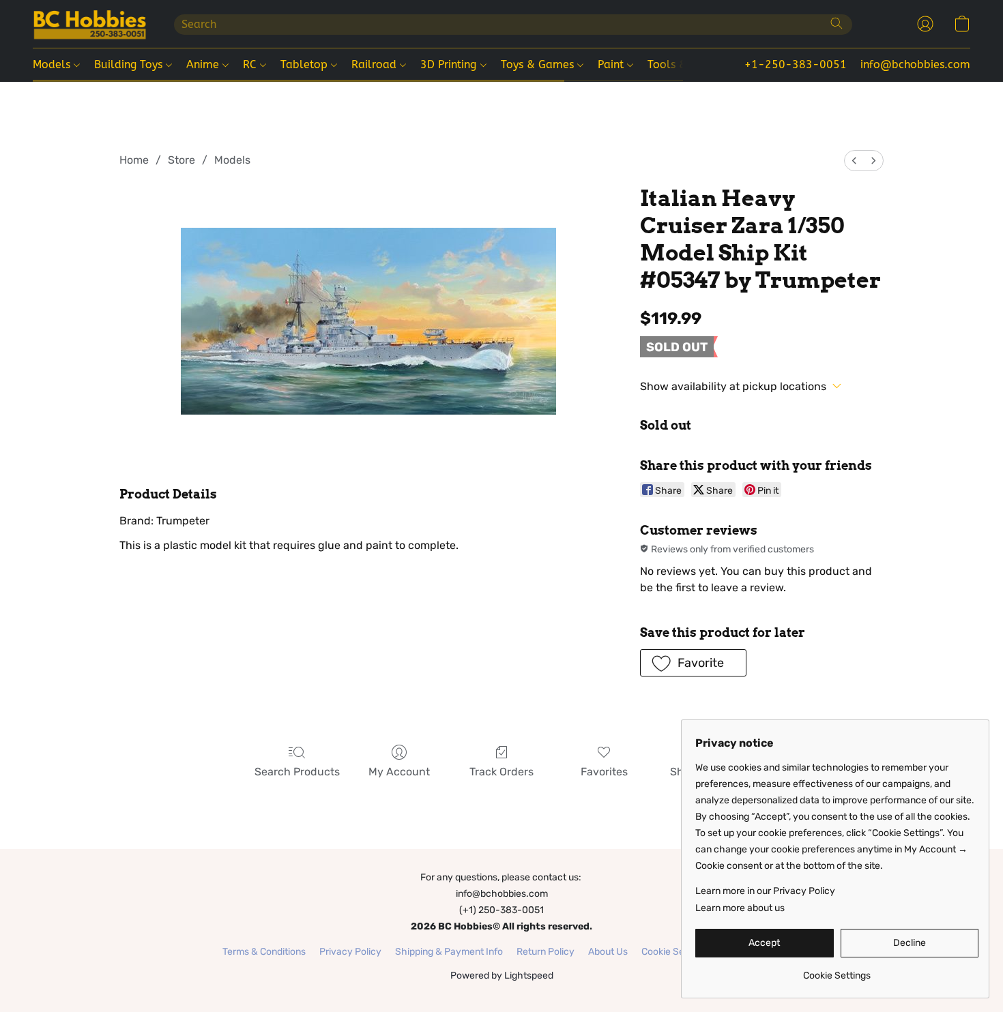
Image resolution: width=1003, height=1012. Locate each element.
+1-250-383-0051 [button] (795, 64)
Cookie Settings (675, 951)
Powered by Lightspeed (501, 975)
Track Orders (501, 771)
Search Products (297, 771)
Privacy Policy (350, 951)
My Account (399, 771)
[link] (836, 970)
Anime (204, 64)
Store (181, 159)
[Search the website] (836, 23)
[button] (90, 24)
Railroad (375, 64)
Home (134, 159)
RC (251, 64)
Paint (612, 64)
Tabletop (305, 64)
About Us (608, 951)
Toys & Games (539, 64)
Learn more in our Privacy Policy (765, 891)
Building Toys (130, 64)
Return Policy (546, 951)
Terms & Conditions (264, 951)
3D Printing (450, 64)
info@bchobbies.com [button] (915, 64)
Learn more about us (740, 908)
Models (53, 64)
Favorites (604, 771)
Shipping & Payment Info (449, 951)
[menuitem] (854, 160)
